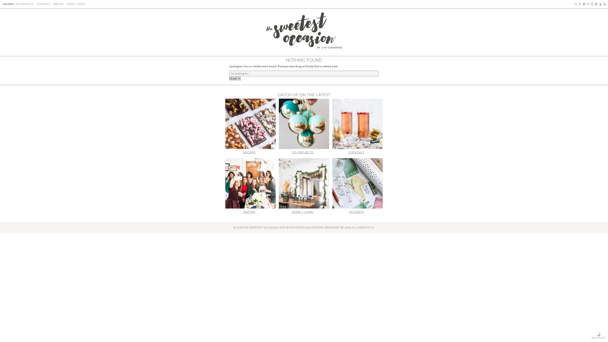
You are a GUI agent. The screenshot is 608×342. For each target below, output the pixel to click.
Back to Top (598, 338)
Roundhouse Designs (306, 227)
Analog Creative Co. (360, 227)
